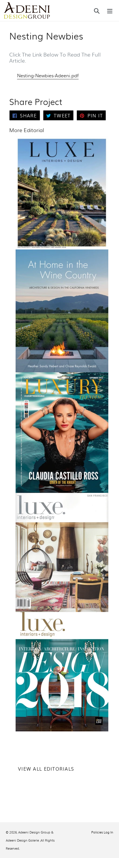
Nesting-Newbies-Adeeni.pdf (48, 75)
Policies (97, 832)
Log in (108, 832)
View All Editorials (46, 768)
